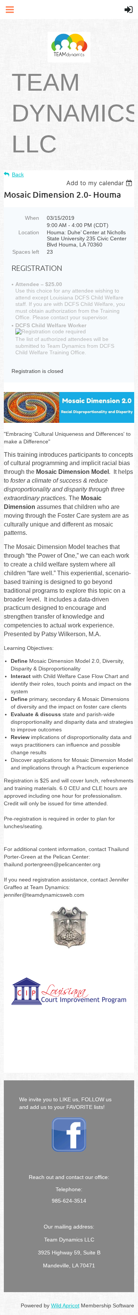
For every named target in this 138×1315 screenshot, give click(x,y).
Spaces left (25, 252)
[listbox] (100, 182)
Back (18, 174)
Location (28, 232)
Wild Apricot (65, 1305)
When (32, 218)
